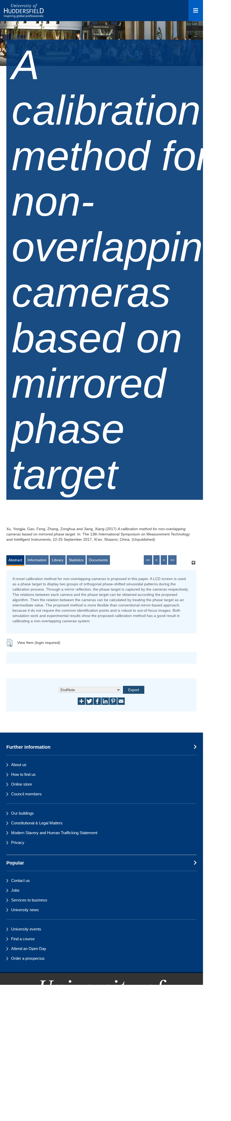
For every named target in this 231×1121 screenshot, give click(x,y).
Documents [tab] (98, 560)
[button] (9, 643)
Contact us (20, 880)
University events (26, 929)
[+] (193, 562)
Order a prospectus (28, 958)
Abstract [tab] (15, 560)
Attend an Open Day (28, 948)
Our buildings (22, 813)
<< (148, 560)
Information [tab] (37, 560)
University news (25, 910)
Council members (26, 794)
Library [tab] (57, 560)
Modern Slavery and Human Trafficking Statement (54, 832)
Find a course (23, 939)
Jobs (15, 890)
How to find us (23, 774)
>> (172, 560)
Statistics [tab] (76, 560)
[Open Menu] (195, 10)
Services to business (29, 900)
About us (18, 764)
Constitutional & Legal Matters (37, 823)
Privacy (17, 842)
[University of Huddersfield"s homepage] (101, 1013)
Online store (21, 784)
